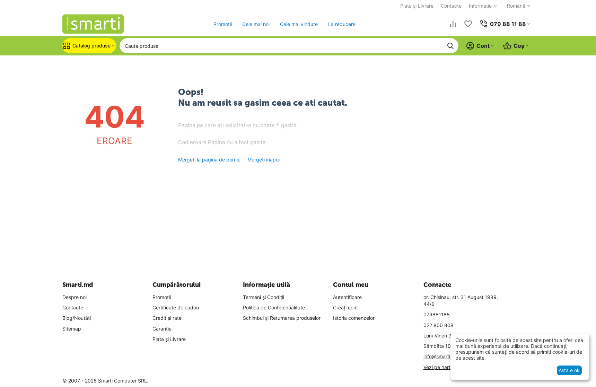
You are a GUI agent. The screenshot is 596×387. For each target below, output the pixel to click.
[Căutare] (450, 45)
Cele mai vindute (299, 24)
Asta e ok (569, 370)
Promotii (222, 24)
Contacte (451, 6)
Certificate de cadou (175, 307)
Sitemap (71, 329)
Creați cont (345, 307)
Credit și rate (167, 318)
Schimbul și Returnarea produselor (282, 318)
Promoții (161, 297)
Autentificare (347, 297)
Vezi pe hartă (438, 367)
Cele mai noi (256, 24)
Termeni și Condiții (263, 297)
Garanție (162, 329)
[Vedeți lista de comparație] (452, 24)
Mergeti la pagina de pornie (209, 159)
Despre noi (74, 297)
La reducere (342, 24)
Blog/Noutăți (76, 318)
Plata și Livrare (416, 6)
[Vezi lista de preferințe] (468, 24)
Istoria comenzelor (354, 318)
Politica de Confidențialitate (274, 307)
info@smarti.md (441, 356)
